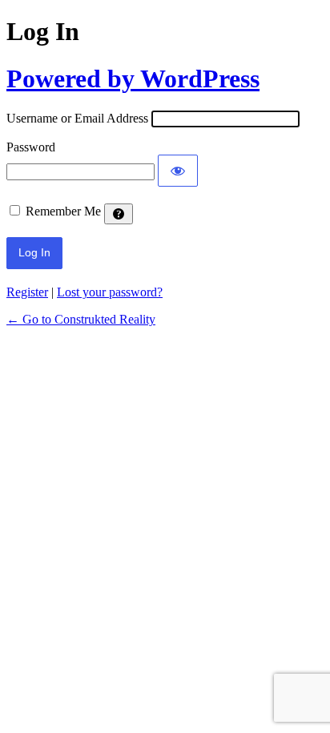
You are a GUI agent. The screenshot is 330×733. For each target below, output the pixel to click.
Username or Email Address (77, 118)
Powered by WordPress (133, 78)
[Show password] (178, 171)
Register (27, 292)
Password (30, 147)
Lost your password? (110, 292)
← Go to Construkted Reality (80, 319)
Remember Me (63, 211)
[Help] (118, 213)
